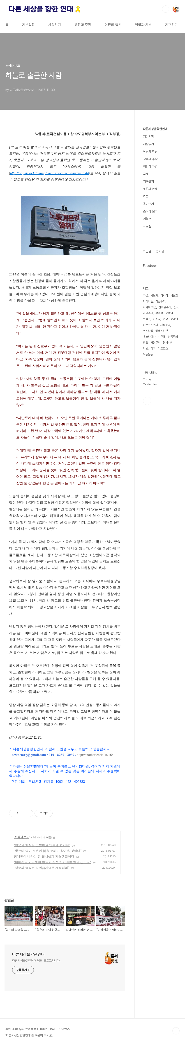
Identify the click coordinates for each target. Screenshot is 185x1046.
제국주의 (148, 313)
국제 (145, 174)
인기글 (160, 251)
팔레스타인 (161, 331)
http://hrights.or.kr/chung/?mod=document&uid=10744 (49, 173)
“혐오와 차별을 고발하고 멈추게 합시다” (42, 845)
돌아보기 (148, 204)
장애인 (174, 319)
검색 (165, 9)
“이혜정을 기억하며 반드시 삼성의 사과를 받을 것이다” (52, 862)
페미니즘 (148, 301)
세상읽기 (54, 25)
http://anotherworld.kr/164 (95, 755)
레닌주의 (160, 301)
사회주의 (165, 325)
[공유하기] (22, 813)
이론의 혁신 (113, 25)
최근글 (147, 251)
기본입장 (28, 25)
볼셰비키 (168, 342)
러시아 (164, 295)
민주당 (156, 319)
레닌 (145, 348)
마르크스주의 (150, 325)
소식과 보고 (21, 837)
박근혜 (161, 336)
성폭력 (159, 313)
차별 (145, 295)
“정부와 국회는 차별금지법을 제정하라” (41, 868)
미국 (152, 348)
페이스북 (147, 401)
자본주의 (155, 342)
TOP (176, 1030)
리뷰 (145, 196)
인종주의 (173, 336)
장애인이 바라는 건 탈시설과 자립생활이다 (44, 856)
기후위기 (171, 25)
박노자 (154, 295)
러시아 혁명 (149, 307)
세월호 (147, 219)
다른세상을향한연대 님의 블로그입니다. (36, 960)
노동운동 (148, 354)
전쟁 (165, 319)
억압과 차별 (143, 25)
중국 (175, 307)
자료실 (147, 226)
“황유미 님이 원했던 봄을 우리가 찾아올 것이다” (47, 851)
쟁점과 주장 (82, 25)
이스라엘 (148, 331)
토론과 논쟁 (150, 189)
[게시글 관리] (28, 813)
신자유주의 (165, 307)
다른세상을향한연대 (28, 954)
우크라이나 (149, 336)
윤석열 (169, 313)
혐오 (145, 342)
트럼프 (146, 319)
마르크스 (163, 348)
